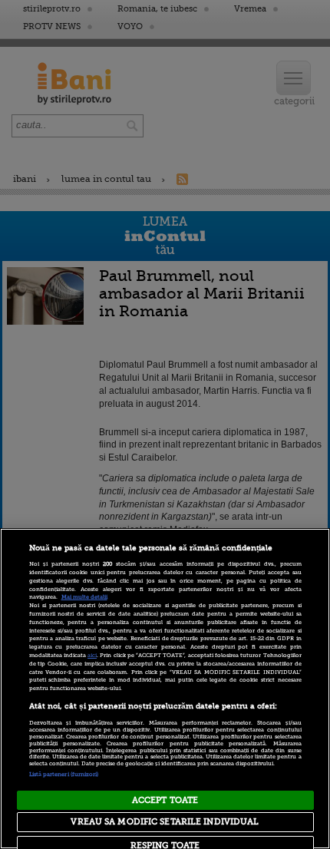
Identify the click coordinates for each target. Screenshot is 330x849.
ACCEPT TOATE (165, 800)
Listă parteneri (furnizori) (64, 774)
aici (92, 655)
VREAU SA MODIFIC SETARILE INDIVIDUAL (165, 822)
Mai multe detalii (84, 597)
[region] (165, 688)
